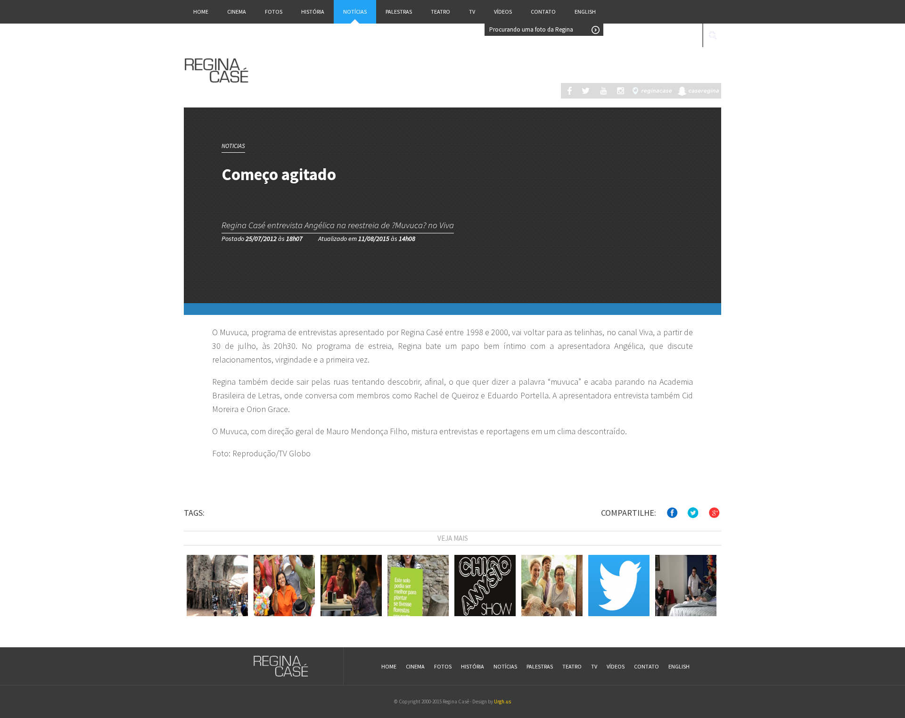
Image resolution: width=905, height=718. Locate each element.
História (312, 11)
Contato (543, 11)
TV (472, 11)
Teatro (440, 11)
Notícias (355, 11)
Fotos (273, 11)
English (585, 11)
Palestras (399, 11)
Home (200, 11)
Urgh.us (502, 701)
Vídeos (503, 11)
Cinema (236, 11)
